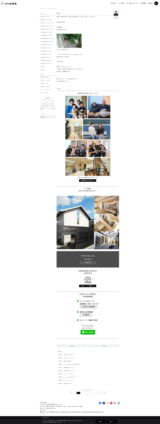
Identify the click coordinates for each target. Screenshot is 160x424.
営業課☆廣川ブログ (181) (46, 19)
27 (49, 106)
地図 (61, 404)
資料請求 (150, 3)
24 (43, 106)
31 (43, 107)
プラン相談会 (120, 3)
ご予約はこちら (88, 262)
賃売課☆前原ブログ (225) (46, 44)
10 (43, 103)
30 (41, 107)
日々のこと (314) (44, 92)
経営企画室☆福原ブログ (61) (47, 26)
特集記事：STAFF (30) (45, 63)
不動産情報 (143, 3)
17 (43, 105)
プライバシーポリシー (72, 420)
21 (51, 105)
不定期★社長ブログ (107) (46, 51)
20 (49, 105)
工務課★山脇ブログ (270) (46, 35)
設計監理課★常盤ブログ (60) (47, 41)
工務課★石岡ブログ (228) (46, 32)
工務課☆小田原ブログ (85, 16)
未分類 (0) (43, 66)
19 (47, 105)
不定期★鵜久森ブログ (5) (46, 60)
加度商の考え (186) (45, 77)
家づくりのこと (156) (45, 80)
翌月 (53, 109)
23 (41, 106)
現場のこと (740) (44, 83)
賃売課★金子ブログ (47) (46, 47)
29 (53, 106)
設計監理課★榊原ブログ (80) (47, 38)
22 (53, 105)
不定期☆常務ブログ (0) (46, 54)
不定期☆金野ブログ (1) (46, 57)
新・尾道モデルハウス (132, 3)
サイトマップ (43, 413)
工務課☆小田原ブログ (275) (47, 29)
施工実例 (113, 3)
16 (41, 105)
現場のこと (93, 16)
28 (51, 106)
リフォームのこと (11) (45, 89)
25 (45, 106)
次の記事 (104, 345)
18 (45, 105)
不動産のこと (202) (45, 86)
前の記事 (72, 345)
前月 (41, 109)
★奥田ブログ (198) (45, 16)
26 (47, 106)
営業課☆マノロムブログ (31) (47, 22)
